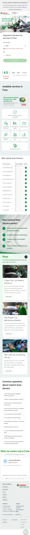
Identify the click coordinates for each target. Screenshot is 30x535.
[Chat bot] (26, 532)
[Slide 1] (7, 479)
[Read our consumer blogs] (26, 256)
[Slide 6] (16, 479)
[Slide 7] (18, 479)
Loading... (13, 60)
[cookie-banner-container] (28, 1)
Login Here (17, 514)
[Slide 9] (21, 479)
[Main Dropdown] (28, 13)
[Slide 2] (8, 479)
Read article (9, 296)
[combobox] (15, 45)
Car (4, 52)
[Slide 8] (20, 479)
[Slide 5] (14, 479)
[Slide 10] (23, 479)
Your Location (6, 42)
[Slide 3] (10, 479)
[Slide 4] (12, 479)
